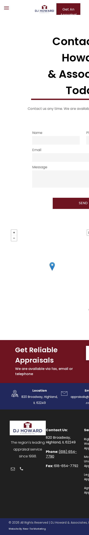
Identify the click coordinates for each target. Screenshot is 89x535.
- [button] (14, 238)
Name (37, 132)
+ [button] (14, 232)
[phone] (21, 469)
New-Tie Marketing (34, 528)
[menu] (6, 8)
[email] (13, 469)
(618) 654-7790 (61, 454)
